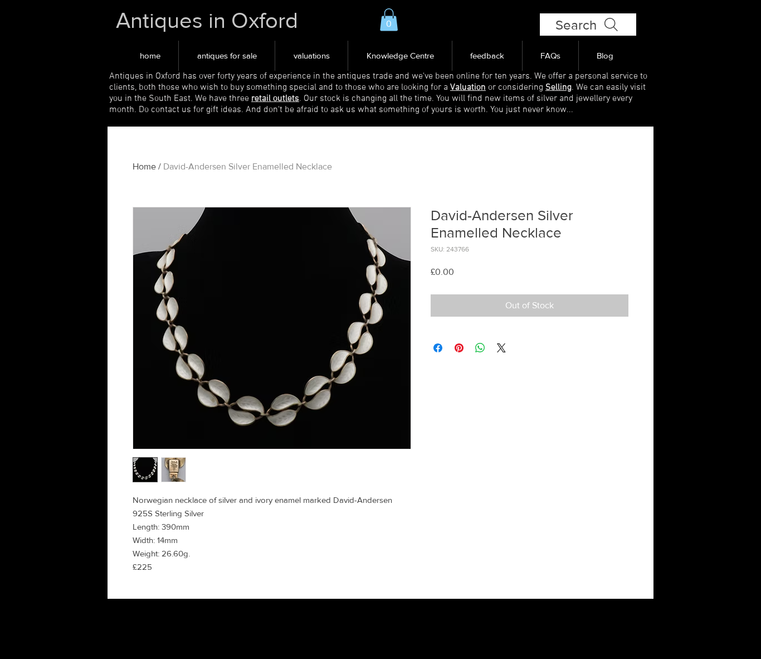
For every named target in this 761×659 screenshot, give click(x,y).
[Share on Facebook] (438, 348)
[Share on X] (501, 348)
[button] (388, 19)
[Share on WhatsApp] (480, 348)
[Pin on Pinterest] (459, 348)
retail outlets (275, 98)
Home (144, 166)
